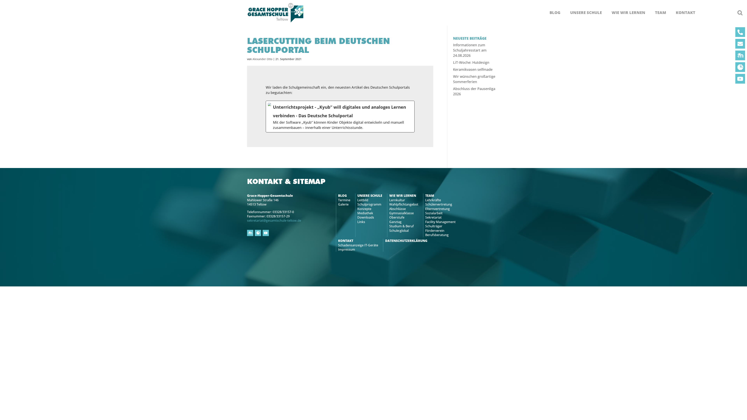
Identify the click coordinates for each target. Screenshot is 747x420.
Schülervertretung (438, 204)
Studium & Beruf (401, 226)
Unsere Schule (586, 12)
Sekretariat (433, 217)
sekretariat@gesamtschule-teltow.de (274, 220)
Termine (344, 200)
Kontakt (685, 12)
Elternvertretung (437, 209)
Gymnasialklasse (401, 213)
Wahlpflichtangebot (403, 204)
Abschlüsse (397, 209)
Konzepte (364, 209)
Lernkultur (397, 200)
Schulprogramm (369, 204)
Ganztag (395, 222)
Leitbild (362, 200)
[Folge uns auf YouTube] (740, 79)
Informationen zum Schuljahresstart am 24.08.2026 (470, 50)
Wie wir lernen (628, 12)
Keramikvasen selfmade (473, 69)
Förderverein (434, 230)
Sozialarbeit (434, 213)
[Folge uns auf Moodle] (740, 55)
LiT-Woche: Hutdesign (471, 62)
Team (660, 12)
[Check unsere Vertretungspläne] (740, 67)
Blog (555, 12)
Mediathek (365, 213)
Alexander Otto (262, 59)
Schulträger (433, 226)
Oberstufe (396, 217)
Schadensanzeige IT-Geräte (358, 245)
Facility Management (440, 222)
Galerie (343, 204)
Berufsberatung (437, 235)
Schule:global (399, 230)
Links (361, 222)
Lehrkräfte (433, 200)
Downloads (365, 217)
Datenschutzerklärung (406, 241)
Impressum (346, 249)
